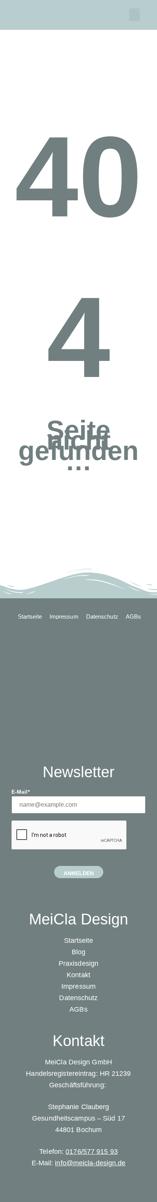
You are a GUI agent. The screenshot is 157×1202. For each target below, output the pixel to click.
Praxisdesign (78, 963)
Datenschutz (78, 998)
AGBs (78, 1009)
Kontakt (78, 975)
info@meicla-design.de (90, 1163)
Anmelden (79, 873)
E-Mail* (20, 792)
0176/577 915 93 (92, 1151)
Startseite (78, 940)
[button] (134, 14)
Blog (78, 952)
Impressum (78, 986)
